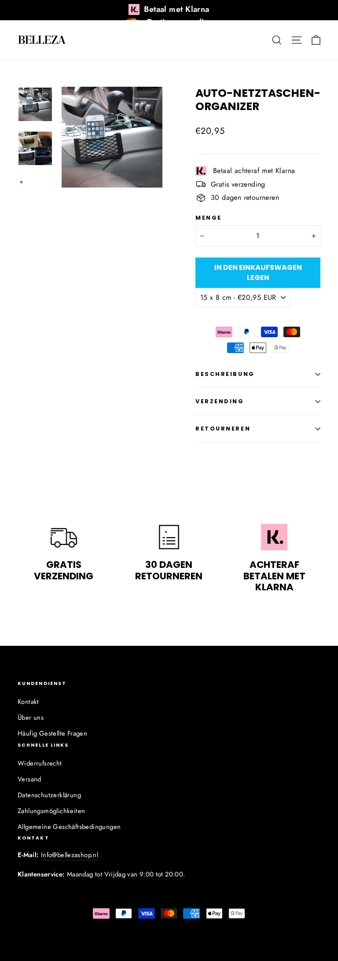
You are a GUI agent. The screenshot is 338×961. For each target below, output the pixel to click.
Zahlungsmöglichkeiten (51, 811)
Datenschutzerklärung (49, 795)
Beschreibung (225, 374)
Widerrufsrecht (40, 763)
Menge (208, 217)
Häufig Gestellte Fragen (52, 733)
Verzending (219, 401)
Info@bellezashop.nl (69, 855)
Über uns (31, 717)
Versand (29, 779)
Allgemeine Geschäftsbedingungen (69, 827)
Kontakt (28, 702)
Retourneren (222, 428)
